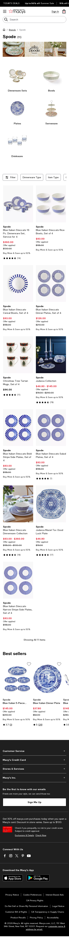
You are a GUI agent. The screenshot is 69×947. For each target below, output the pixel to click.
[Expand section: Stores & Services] (34, 768)
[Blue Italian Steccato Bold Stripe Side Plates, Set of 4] (18, 427)
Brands (12, 30)
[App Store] (13, 878)
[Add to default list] (29, 664)
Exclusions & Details (24, 835)
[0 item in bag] (64, 11)
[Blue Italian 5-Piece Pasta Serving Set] (17, 679)
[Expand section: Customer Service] (34, 751)
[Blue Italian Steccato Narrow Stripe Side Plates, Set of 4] (18, 580)
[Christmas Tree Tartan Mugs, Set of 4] (18, 354)
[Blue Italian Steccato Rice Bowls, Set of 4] (51, 203)
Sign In (55, 11)
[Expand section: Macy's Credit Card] (34, 760)
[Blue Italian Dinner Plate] (47, 679)
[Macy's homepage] (5, 30)
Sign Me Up (34, 802)
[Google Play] (38, 878)
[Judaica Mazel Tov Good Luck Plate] (51, 503)
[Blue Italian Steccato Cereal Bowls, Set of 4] (18, 283)
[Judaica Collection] (51, 354)
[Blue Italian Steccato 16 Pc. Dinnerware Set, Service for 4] (18, 203)
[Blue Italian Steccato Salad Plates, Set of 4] (51, 427)
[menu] (5, 11)
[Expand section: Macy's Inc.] (34, 777)
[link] (18, 242)
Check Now (40, 835)
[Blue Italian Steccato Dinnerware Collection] (18, 503)
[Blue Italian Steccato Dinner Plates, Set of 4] (51, 283)
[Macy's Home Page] (17, 11)
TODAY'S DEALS (11, 3)
